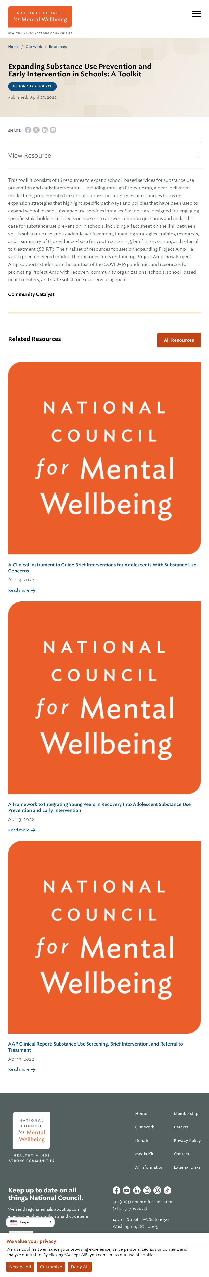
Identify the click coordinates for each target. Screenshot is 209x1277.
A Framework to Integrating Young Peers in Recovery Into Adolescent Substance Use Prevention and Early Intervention (99, 811)
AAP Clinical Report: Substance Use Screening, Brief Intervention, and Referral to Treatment (95, 1051)
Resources (58, 46)
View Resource (29, 155)
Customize (51, 1267)
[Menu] (196, 13)
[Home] (40, 20)
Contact (181, 1153)
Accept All (20, 1267)
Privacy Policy (187, 1140)
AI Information (149, 1167)
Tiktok (167, 1190)
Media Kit (144, 1153)
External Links (187, 1167)
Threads (157, 1190)
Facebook (116, 1190)
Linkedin (137, 1190)
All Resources (179, 340)
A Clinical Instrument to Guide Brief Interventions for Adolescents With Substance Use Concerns (102, 572)
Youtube (126, 1190)
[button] (30, 1222)
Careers (181, 1127)
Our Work (33, 46)
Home (13, 46)
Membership (186, 1113)
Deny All (80, 1267)
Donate (142, 1140)
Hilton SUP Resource (32, 86)
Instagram (147, 1190)
